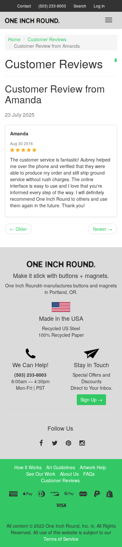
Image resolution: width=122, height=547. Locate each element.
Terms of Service (61, 539)
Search (80, 6)
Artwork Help (93, 467)
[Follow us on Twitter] (54, 443)
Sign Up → (91, 399)
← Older (18, 229)
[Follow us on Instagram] (81, 443)
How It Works (28, 467)
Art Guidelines (60, 467)
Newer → (102, 229)
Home (14, 39)
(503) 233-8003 (52, 6)
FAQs (89, 473)
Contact (24, 6)
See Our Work (40, 473)
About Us (69, 473)
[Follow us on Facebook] (40, 443)
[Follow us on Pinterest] (68, 443)
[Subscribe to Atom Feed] (115, 60)
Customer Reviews (47, 39)
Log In (99, 6)
